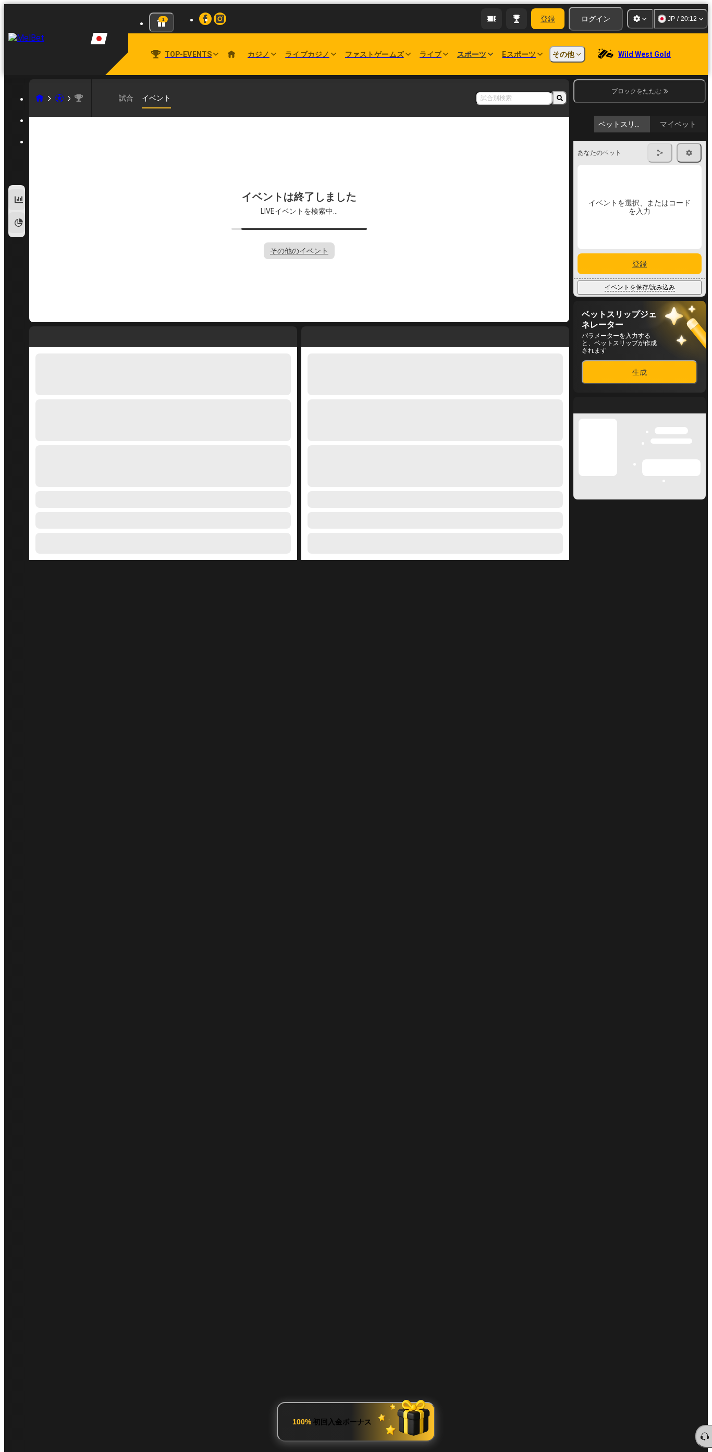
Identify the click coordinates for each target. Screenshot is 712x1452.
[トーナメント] (516, 18)
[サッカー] (59, 98)
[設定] (640, 19)
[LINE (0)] (39, 98)
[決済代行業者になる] (491, 18)
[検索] (560, 98)
